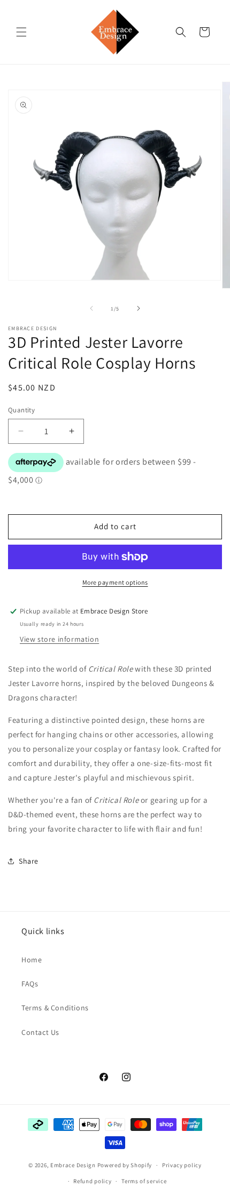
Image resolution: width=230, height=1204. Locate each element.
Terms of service (143, 1181)
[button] (21, 32)
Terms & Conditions (55, 1007)
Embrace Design (73, 1165)
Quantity (21, 409)
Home (31, 959)
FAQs (29, 983)
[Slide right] (138, 308)
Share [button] (29, 861)
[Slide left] (91, 308)
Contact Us (40, 1032)
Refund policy (92, 1181)
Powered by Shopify (124, 1165)
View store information (59, 639)
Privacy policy (182, 1165)
